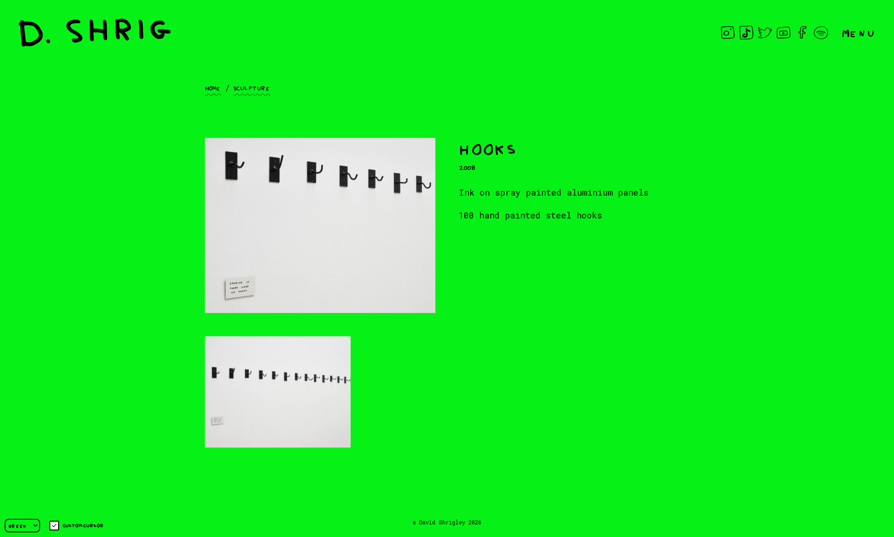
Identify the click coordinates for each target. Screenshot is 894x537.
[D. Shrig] (95, 33)
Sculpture (252, 87)
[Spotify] (821, 33)
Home (213, 87)
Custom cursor (83, 525)
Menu (858, 32)
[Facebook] (802, 33)
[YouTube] (784, 33)
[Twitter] (765, 33)
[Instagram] (728, 33)
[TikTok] (746, 33)
